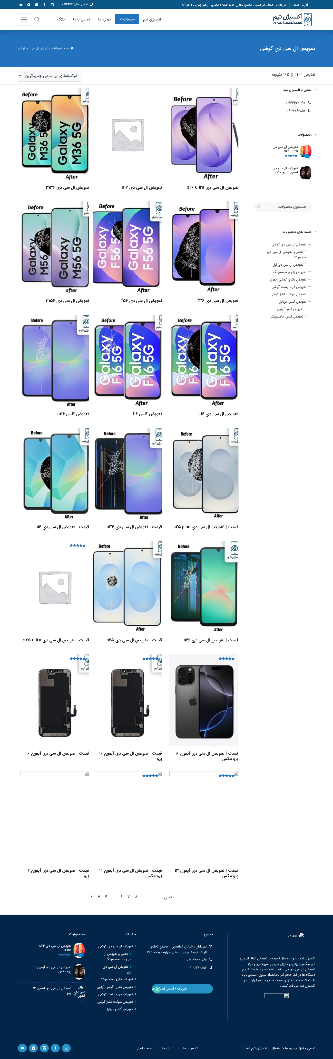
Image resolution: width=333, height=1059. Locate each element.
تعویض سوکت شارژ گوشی (288, 294)
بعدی (169, 897)
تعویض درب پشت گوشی (289, 287)
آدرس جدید (300, 4)
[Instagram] (36, 5)
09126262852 (197, 967)
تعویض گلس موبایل (292, 301)
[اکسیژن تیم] (292, 19)
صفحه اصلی (144, 1048)
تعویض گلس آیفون (290, 309)
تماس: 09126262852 (75, 4)
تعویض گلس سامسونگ (287, 316)
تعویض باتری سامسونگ (289, 272)
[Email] (52, 5)
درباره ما (167, 1048)
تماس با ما (190, 1048)
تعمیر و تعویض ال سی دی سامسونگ (287, 254)
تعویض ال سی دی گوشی (289, 244)
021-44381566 (197, 960)
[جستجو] (37, 19)
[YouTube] (21, 5)
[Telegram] (28, 5)
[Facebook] (44, 5)
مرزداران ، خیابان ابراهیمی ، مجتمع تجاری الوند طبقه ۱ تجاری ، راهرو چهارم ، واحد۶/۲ (234, 4)
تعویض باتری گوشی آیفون (288, 279)
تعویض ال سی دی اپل (288, 264)
